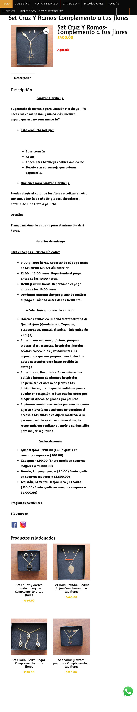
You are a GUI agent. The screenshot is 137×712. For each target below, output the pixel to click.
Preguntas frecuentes (26, 503)
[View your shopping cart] (133, 11)
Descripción (22, 78)
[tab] (23, 77)
